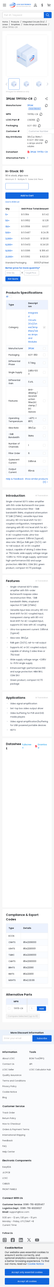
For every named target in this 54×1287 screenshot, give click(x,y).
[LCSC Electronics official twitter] (29, 1240)
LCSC (5, 1178)
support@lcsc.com (19, 1211)
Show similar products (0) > (36, 480)
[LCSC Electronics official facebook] (12, 1240)
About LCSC (8, 1058)
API (30, 1063)
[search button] (48, 15)
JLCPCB (6, 1172)
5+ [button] (6, 214)
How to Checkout (11, 1123)
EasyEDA (6, 1166)
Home (5, 21)
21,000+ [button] (9, 256)
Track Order (8, 1112)
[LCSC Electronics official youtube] (37, 1240)
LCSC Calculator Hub (40, 1069)
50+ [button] (7, 220)
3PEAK (30, 105)
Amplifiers (15, 24)
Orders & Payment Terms (15, 1129)
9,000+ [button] (9, 250)
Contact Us (8, 1063)
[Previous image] (7, 84)
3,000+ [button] (9, 238)
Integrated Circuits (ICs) (33, 21)
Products (15, 21)
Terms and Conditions (14, 1080)
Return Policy (9, 1118)
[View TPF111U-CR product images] (27, 56)
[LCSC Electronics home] (20, 5)
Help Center (8, 1151)
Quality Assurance (11, 1075)
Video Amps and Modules (35, 24)
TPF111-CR (18, 1008)
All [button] (7, 296)
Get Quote (13, 279)
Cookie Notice (9, 1091)
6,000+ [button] (9, 244)
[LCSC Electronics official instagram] (4, 1240)
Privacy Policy (9, 1086)
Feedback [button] (7, 1140)
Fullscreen (26, 746)
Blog (4, 1097)
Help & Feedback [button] (15, 478)
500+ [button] (8, 232)
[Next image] (47, 84)
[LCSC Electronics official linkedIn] (21, 1240)
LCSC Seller (8, 1069)
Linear (5, 24)
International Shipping (13, 1134)
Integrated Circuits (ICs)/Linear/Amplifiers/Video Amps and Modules (33, 327)
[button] (4, 5)
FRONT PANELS (9, 1189)
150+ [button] (7, 226)
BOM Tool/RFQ (36, 1058)
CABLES (6, 1183)
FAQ (4, 1146)
